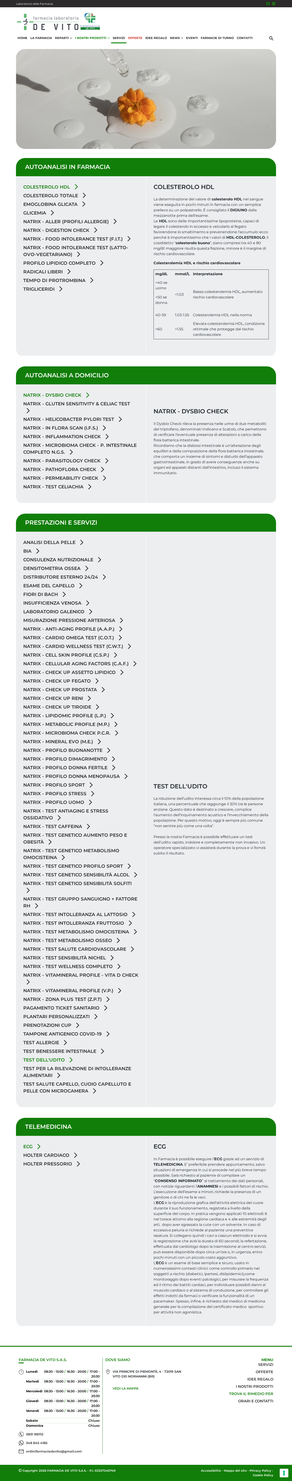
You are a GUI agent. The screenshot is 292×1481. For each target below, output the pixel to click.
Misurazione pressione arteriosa (70, 620)
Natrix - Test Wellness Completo (68, 966)
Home (22, 38)
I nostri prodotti (254, 1386)
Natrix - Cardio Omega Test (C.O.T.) (69, 637)
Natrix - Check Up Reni (53, 698)
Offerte (135, 38)
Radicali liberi (43, 271)
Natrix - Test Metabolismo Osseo (68, 940)
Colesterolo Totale (51, 195)
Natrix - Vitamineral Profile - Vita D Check (80, 975)
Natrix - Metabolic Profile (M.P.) (67, 724)
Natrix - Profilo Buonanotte (63, 750)
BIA (28, 551)
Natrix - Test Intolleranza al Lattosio (76, 914)
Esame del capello (49, 585)
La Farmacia (41, 38)
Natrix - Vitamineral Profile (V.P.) (69, 990)
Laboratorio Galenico (54, 611)
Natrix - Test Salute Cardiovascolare (75, 949)
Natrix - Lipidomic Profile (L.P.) (65, 715)
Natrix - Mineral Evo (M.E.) (58, 741)
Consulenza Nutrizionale (59, 559)
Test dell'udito (44, 1060)
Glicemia (35, 213)
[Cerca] (271, 38)
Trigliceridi (39, 289)
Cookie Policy (263, 1475)
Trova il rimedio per (251, 1394)
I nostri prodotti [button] (90, 38)
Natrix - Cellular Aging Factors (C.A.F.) (76, 663)
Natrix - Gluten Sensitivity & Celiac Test (76, 403)
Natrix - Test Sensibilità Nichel (65, 958)
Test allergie (41, 1042)
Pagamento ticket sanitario (62, 1008)
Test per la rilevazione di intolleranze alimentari (77, 1072)
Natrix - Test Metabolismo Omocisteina (76, 932)
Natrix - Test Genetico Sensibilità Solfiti (77, 883)
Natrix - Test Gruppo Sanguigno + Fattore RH (80, 902)
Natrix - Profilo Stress (55, 793)
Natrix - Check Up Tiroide (58, 707)
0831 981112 (34, 1434)
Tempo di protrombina (55, 280)
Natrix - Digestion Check (57, 230)
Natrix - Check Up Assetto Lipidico (70, 672)
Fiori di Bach (41, 594)
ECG (28, 1146)
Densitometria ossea (52, 568)
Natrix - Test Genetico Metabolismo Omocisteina (71, 854)
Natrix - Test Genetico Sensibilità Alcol (77, 875)
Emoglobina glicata (51, 204)
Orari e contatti (255, 1401)
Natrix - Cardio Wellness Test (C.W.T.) (74, 646)
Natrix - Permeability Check (61, 478)
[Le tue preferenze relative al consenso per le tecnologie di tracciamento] (284, 1473)
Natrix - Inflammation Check (62, 436)
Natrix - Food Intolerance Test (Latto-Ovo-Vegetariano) (75, 251)
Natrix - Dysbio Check (53, 395)
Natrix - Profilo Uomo (54, 802)
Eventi (192, 38)
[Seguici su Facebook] (268, 3)
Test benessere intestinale (60, 1051)
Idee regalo (260, 1379)
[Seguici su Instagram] (273, 3)
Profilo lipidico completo (60, 263)
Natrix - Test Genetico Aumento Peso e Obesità (75, 838)
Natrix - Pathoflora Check (60, 469)
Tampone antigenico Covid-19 (63, 1034)
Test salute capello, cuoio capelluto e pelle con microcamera (77, 1087)
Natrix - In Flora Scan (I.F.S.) (61, 428)
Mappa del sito (235, 1470)
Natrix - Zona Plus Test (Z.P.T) (63, 999)
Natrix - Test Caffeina (53, 826)
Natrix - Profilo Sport (54, 785)
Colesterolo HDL (47, 187)
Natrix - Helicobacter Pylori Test (69, 419)
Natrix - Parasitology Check (62, 460)
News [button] (175, 38)
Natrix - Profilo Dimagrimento (66, 759)
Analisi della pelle (50, 542)
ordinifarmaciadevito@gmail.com (54, 1451)
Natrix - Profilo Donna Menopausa (72, 776)
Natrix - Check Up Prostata (60, 689)
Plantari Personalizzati (57, 1016)
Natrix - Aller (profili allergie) (66, 221)
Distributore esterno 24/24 (61, 577)
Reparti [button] (62, 38)
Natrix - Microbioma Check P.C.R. (67, 733)
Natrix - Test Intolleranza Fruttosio (74, 923)
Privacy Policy (260, 1470)
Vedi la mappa (125, 1388)
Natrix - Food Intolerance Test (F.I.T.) (73, 239)
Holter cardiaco (47, 1155)
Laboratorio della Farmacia (34, 3)
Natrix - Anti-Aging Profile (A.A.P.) (69, 629)
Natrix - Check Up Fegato (57, 681)
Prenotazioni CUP (48, 1025)
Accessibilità (211, 1470)
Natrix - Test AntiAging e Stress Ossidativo (65, 814)
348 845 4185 (36, 1443)
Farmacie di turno (217, 38)
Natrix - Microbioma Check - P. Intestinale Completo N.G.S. (80, 449)
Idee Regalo (156, 38)
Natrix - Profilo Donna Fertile (66, 767)
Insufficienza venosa (53, 603)
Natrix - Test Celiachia (54, 486)
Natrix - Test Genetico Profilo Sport (73, 866)
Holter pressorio (48, 1164)
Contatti (245, 38)
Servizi (119, 38)
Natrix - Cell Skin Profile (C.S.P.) (67, 655)
